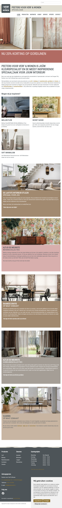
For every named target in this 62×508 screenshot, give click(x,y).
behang (36, 81)
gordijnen (50, 81)
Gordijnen (4, 462)
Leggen (18, 460)
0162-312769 (10, 482)
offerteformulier (7, 86)
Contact (57, 14)
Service (45, 14)
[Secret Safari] (46, 117)
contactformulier (18, 86)
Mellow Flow (7, 120)
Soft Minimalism (8, 153)
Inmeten (18, 455)
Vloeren (3, 464)
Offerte (51, 14)
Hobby (39, 14)
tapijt (24, 426)
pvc (27, 426)
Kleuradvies (19, 462)
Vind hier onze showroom (37, 469)
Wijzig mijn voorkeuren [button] (41, 504)
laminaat (19, 426)
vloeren (56, 81)
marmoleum (33, 426)
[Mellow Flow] (15, 117)
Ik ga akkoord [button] (38, 500)
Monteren (18, 457)
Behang (3, 457)
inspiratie (33, 14)
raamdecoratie (43, 81)
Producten (25, 14)
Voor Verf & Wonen (16, 498)
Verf (3, 455)
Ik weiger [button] (46, 500)
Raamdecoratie (5, 460)
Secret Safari (38, 120)
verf (31, 81)
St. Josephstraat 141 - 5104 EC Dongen (12, 480)
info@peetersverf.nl (10, 485)
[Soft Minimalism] (15, 149)
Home (18, 14)
